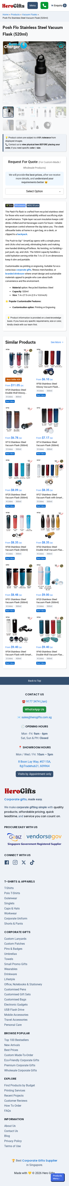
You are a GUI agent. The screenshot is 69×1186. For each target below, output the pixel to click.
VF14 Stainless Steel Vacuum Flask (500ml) (47, 443)
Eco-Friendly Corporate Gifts (21, 1060)
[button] (32, 5)
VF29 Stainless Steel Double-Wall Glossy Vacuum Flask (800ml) (16, 392)
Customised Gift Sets (17, 994)
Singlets (9, 903)
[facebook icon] (6, 863)
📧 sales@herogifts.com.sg (34, 717)
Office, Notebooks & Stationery (23, 984)
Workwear (10, 913)
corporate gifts (23, 269)
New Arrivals (12, 1045)
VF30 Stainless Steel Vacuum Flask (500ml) (16, 548)
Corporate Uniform (15, 918)
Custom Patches (14, 943)
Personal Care (13, 1025)
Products (15, 14)
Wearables (10, 969)
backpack (22, 234)
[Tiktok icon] (32, 863)
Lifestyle (9, 979)
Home (5, 14)
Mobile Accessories (16, 1014)
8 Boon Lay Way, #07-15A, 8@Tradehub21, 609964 (34, 764)
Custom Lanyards (15, 938)
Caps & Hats (12, 908)
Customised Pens (15, 989)
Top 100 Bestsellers (16, 1040)
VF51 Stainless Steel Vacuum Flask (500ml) (16, 601)
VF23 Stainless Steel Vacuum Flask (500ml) (47, 601)
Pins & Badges (13, 948)
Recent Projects (14, 1095)
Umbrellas (10, 954)
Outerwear (10, 898)
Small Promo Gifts (15, 964)
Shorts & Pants (13, 923)
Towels (8, 959)
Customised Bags (15, 999)
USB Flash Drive (14, 1009)
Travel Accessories (15, 1019)
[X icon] (23, 863)
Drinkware (10, 974)
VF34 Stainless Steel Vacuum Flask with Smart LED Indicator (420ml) (18, 653)
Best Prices (11, 1050)
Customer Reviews (15, 1100)
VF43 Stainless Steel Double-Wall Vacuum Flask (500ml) (49, 653)
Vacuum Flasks (29, 14)
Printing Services (14, 1090)
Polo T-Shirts (12, 893)
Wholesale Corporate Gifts (20, 1070)
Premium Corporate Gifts (19, 1065)
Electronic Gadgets (16, 1004)
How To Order (12, 1105)
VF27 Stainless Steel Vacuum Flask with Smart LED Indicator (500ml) (49, 496)
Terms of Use (12, 1146)
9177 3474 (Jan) (36, 701)
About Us (10, 1126)
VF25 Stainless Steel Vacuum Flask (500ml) (16, 496)
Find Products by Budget (19, 1085)
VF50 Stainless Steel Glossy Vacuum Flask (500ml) (47, 385)
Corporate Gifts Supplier (39, 1161)
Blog (7, 1136)
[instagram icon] (15, 863)
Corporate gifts (15, 799)
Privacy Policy (13, 1141)
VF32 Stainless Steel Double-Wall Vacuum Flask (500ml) (49, 549)
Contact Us (11, 1131)
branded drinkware (14, 273)
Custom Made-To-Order (18, 1055)
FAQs (7, 1110)
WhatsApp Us (34, 709)
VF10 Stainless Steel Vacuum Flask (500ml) (16, 443)
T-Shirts (9, 888)
